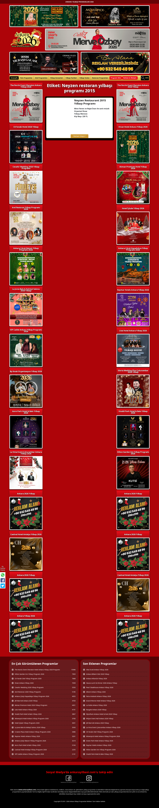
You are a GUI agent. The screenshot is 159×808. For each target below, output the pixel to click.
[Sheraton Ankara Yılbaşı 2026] (97, 39)
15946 (73, 670)
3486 (73, 732)
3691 (73, 723)
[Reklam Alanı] (115, 62)
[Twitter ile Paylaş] (2, 585)
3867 (73, 714)
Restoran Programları (100, 78)
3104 (73, 745)
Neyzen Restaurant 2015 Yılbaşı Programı (90, 102)
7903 (73, 674)
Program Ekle (116, 78)
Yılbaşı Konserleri (56, 78)
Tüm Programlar (26, 78)
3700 (73, 718)
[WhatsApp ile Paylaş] (2, 575)
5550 (73, 687)
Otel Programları (41, 78)
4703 (73, 701)
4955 (73, 696)
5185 (73, 692)
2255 (73, 750)
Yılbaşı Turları (84, 78)
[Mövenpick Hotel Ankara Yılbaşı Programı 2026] (115, 16)
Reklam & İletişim (130, 78)
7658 (73, 683)
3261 (73, 736)
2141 (73, 754)
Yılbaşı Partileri (71, 78)
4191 (73, 710)
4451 (73, 705)
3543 (73, 727)
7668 (73, 679)
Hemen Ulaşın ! (79, 136)
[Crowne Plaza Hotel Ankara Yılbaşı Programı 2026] (44, 62)
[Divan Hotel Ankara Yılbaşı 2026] (44, 16)
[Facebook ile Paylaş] (2, 580)
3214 (73, 741)
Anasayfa (14, 78)
